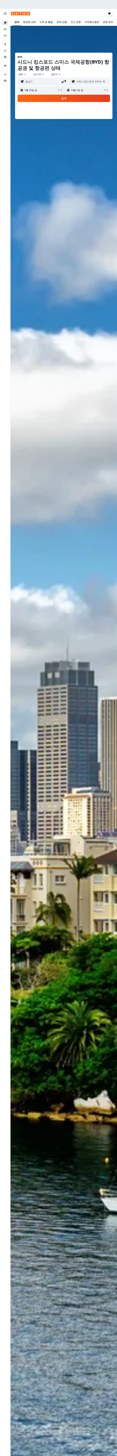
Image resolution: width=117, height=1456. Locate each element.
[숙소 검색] (5, 29)
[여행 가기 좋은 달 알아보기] (5, 57)
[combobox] (56, 74)
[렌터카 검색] (5, 36)
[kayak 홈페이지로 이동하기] (20, 13)
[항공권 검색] (5, 23)
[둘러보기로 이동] (5, 44)
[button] (5, 13)
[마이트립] (5, 66)
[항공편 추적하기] (5, 51)
